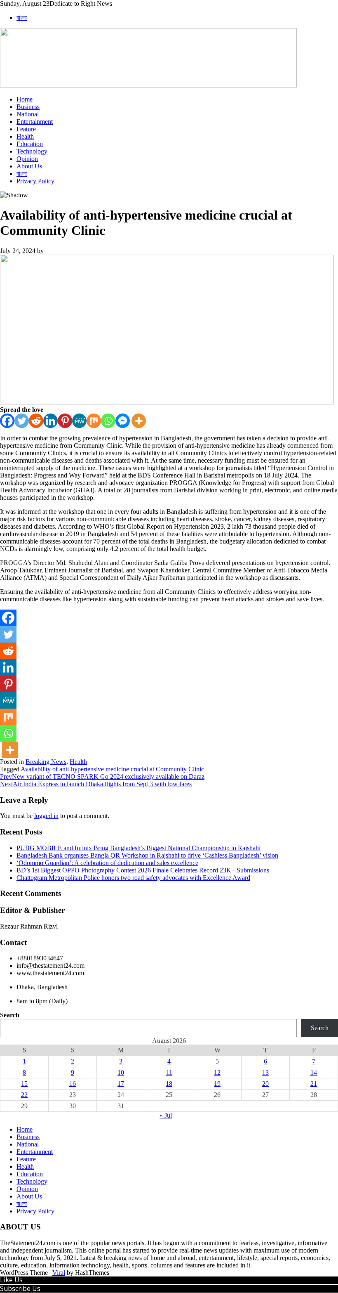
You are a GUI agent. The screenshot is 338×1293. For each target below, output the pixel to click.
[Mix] (94, 421)
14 (313, 1072)
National (27, 114)
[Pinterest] (65, 421)
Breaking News (46, 761)
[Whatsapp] (108, 421)
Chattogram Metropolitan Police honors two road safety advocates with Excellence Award (133, 877)
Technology (31, 151)
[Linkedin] (50, 421)
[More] (139, 421)
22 (24, 1094)
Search (9, 1015)
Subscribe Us (20, 1288)
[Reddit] (36, 421)
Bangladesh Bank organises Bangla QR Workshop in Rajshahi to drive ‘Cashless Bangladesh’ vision (147, 855)
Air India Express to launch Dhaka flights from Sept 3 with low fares (96, 783)
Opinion (27, 158)
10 (120, 1072)
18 (169, 1083)
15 (24, 1083)
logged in (46, 815)
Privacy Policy (35, 180)
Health (25, 136)
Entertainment (34, 121)
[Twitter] (21, 421)
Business (28, 106)
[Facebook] (7, 421)
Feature (26, 128)
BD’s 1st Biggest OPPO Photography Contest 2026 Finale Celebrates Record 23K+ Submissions (142, 870)
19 (217, 1083)
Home (24, 99)
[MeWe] (79, 421)
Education (29, 143)
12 (217, 1072)
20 (265, 1083)
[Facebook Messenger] (122, 421)
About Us (29, 166)
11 (169, 1072)
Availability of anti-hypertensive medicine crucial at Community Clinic (112, 769)
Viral (58, 1272)
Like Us (11, 1279)
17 (120, 1083)
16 (72, 1083)
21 (313, 1083)
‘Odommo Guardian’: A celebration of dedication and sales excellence (107, 862)
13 (265, 1072)
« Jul (166, 1115)
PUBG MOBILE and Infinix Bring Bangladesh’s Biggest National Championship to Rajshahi (138, 847)
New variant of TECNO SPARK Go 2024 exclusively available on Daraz (102, 776)
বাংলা (21, 17)
